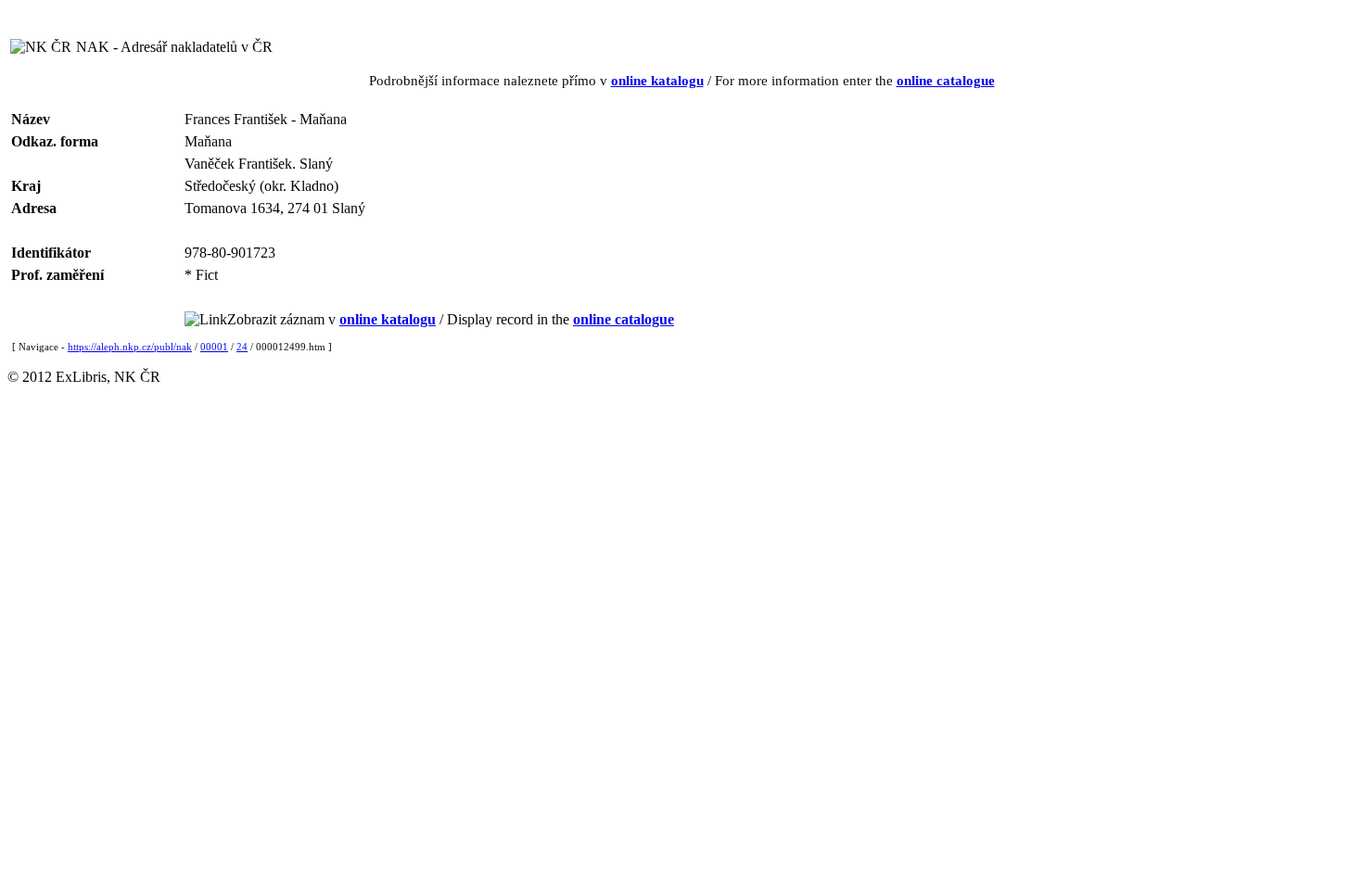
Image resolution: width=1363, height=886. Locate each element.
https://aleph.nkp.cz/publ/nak (130, 346)
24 (242, 346)
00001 (214, 346)
